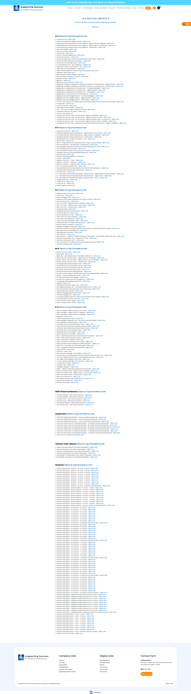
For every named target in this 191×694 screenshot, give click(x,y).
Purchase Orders (105, 663)
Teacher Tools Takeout (100, 8)
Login (148, 8)
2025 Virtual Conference (108, 22)
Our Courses (112, 8)
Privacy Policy (104, 669)
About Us (61, 660)
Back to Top (65, 36)
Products (140, 8)
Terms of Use (104, 667)
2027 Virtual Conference (123, 8)
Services (134, 8)
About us (70, 8)
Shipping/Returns (105, 660)
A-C (84, 18)
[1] (158, 7)
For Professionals (88, 8)
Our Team (62, 663)
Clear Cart (95, 27)
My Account (103, 671)
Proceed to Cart (80, 36)
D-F (90, 18)
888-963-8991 (146, 669)
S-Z (107, 18)
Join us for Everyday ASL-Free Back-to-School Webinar (95, 2)
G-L (96, 18)
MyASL (92, 22)
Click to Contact (146, 674)
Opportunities (63, 665)
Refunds (102, 665)
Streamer (97, 22)
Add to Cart (71, 39)
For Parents (78, 8)
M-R (101, 18)
